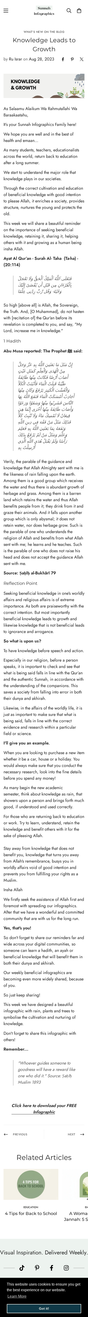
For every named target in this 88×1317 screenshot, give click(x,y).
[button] (79, 10)
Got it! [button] (44, 1308)
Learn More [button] (17, 1296)
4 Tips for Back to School (31, 1213)
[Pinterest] (72, 59)
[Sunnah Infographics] (44, 10)
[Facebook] (63, 59)
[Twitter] (81, 59)
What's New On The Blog (44, 32)
